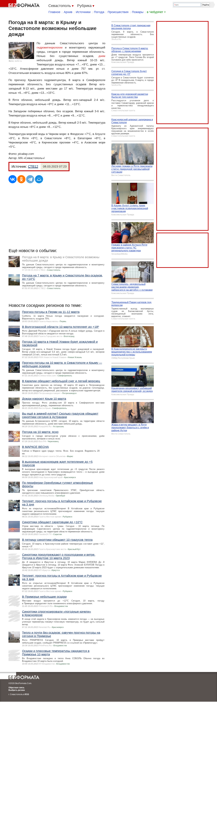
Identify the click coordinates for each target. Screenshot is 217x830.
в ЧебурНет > (156, 12)
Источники (83, 12)
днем (101, 56)
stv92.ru (18, 61)
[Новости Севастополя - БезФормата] (20, 4)
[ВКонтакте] (12, 179)
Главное (54, 12)
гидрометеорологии (50, 47)
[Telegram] (30, 179)
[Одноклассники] (21, 179)
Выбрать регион (16, 690)
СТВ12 (33, 166)
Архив (68, 12)
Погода (99, 12)
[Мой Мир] (39, 179)
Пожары (137, 12)
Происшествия (118, 12)
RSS (27, 694)
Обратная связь (16, 687)
